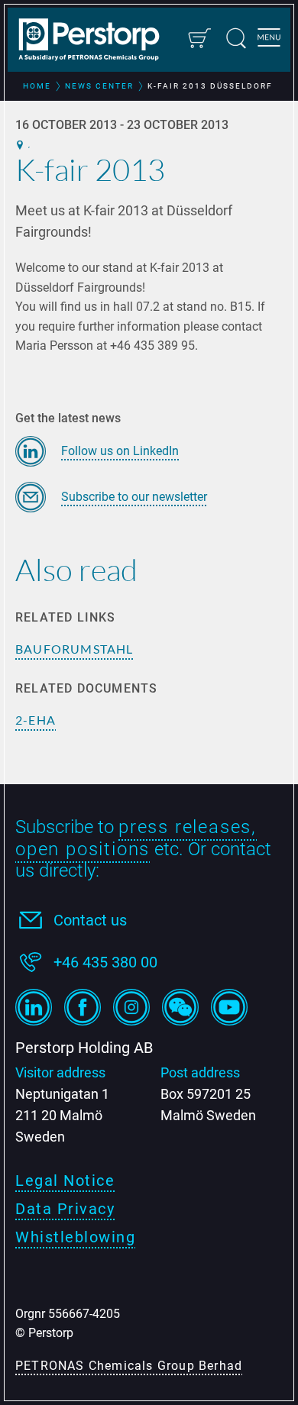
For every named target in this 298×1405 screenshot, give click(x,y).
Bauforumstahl (74, 648)
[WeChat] (180, 1007)
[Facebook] (82, 1007)
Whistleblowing (75, 1237)
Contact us (90, 920)
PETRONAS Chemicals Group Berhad (128, 1365)
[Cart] (198, 38)
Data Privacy (65, 1209)
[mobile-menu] (269, 39)
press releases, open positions (136, 838)
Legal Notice (65, 1180)
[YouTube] (229, 1007)
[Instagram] (131, 1007)
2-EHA (35, 719)
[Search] (236, 38)
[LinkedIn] (33, 1007)
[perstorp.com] (96, 41)
